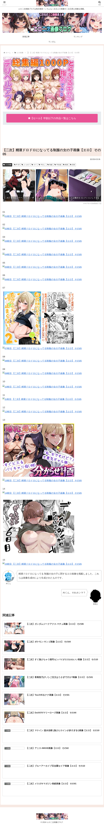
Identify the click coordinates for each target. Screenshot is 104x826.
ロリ (35, 165)
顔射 (73, 165)
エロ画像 (8, 165)
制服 (50, 165)
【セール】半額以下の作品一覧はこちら (53, 118)
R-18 (18, 165)
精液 (66, 165)
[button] (96, 517)
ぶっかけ (26, 165)
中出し (43, 165)
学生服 (58, 165)
